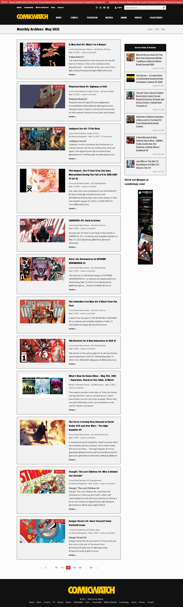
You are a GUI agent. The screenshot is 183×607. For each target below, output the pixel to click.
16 (56, 567)
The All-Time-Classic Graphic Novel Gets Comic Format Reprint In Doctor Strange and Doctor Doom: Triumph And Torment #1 (150, 99)
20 (80, 567)
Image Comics (93, 91)
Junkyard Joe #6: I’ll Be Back (84, 128)
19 (74, 567)
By (102, 49)
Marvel (89, 49)
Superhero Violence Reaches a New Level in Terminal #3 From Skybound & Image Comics (119, 2)
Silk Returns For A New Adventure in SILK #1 (92, 340)
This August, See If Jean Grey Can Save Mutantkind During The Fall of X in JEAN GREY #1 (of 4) (93, 174)
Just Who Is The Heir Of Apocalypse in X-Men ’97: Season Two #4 (147, 164)
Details (72, 74)
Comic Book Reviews (77, 49)
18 (68, 567)
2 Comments (106, 136)
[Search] (164, 7)
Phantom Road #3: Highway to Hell (88, 86)
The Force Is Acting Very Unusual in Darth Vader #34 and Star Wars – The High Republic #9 (91, 425)
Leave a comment (88, 52)
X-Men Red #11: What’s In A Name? (87, 44)
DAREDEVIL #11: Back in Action (84, 220)
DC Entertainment (94, 480)
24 (91, 567)
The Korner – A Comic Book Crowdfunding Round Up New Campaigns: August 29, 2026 (149, 78)
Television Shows (83, 385)
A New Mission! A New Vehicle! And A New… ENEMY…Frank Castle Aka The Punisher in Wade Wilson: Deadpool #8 (150, 143)
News (87, 183)
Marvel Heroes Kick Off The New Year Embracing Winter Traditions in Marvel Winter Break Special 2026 (149, 60)
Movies (72, 385)
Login (119, 7)
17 (62, 567)
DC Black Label (93, 530)
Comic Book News (76, 183)
